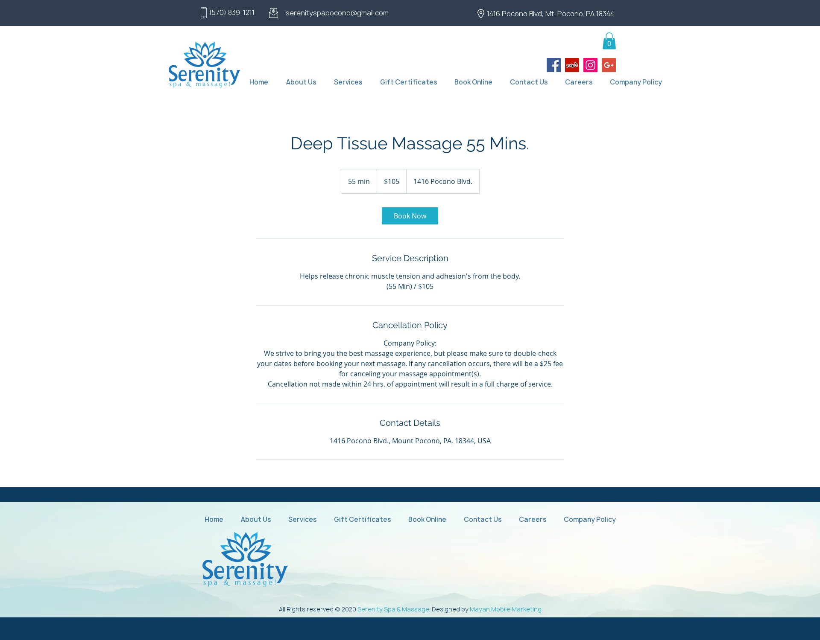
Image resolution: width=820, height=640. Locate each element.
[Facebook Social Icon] (554, 65)
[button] (609, 40)
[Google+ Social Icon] (609, 65)
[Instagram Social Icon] (590, 65)
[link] (410, 215)
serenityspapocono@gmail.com (337, 12)
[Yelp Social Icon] (572, 65)
